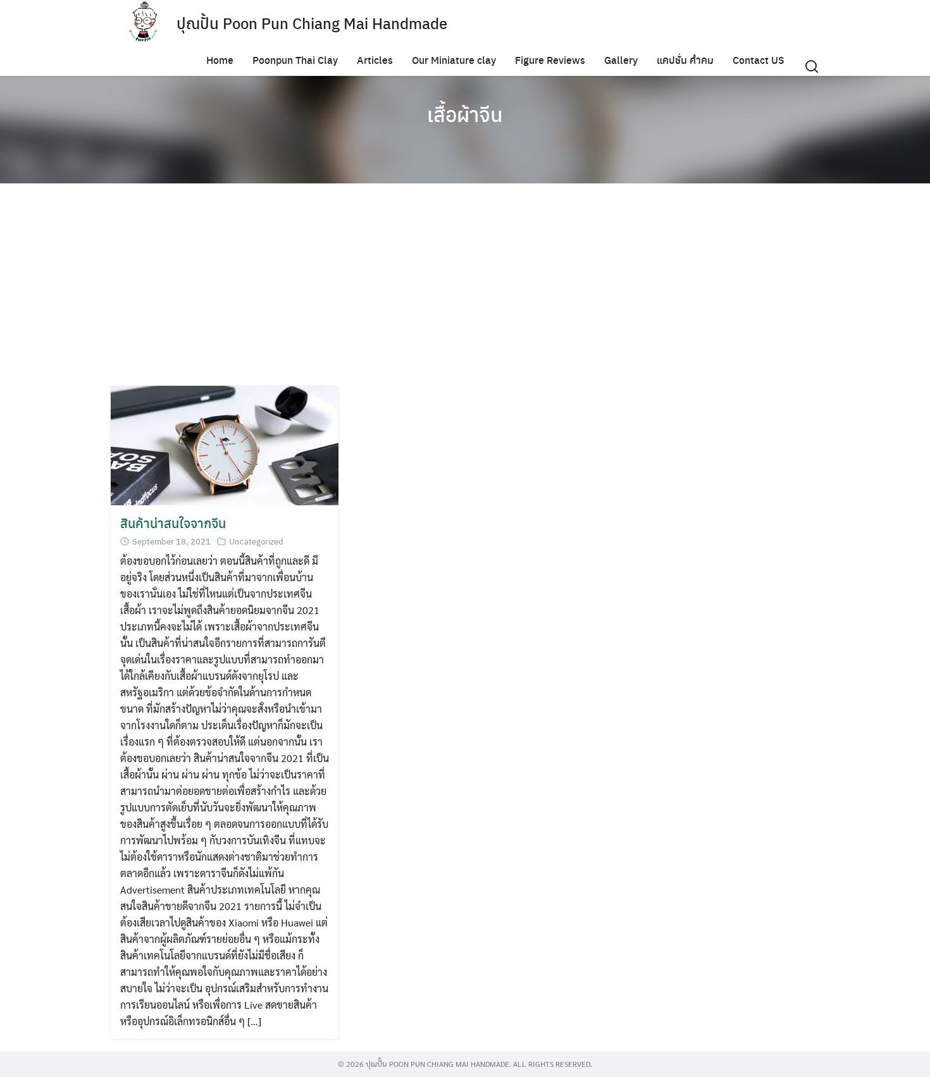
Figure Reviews (550, 59)
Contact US (758, 59)
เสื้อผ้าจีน (465, 113)
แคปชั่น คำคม (685, 59)
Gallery (621, 59)
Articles (375, 59)
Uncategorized (256, 541)
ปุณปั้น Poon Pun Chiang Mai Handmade (312, 23)
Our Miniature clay (454, 59)
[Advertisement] (465, 284)
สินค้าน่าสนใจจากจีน (173, 523)
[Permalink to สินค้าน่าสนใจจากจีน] (224, 444)
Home (219, 59)
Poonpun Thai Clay (295, 59)
